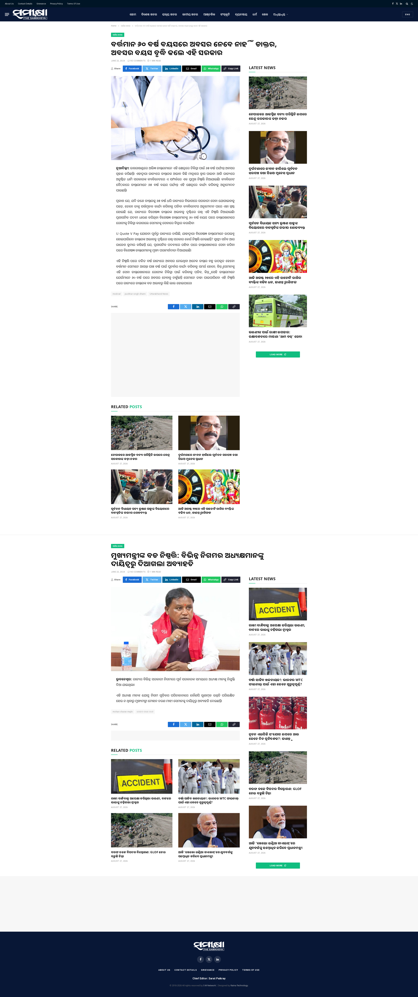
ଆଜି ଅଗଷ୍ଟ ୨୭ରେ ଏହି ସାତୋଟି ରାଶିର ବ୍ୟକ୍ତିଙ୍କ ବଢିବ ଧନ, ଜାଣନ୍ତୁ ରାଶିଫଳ (206, 511)
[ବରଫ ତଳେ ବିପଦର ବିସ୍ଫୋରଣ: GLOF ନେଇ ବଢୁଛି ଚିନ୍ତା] (141, 830)
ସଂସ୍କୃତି (225, 14)
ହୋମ (133, 14)
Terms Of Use (73, 3)
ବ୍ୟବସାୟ (241, 14)
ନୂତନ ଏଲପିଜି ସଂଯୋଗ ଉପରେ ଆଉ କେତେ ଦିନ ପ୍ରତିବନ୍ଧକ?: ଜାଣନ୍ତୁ (274, 736)
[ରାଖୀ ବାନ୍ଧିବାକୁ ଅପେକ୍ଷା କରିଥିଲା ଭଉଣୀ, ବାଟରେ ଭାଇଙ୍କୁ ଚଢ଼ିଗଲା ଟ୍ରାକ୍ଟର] (141, 776)
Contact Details (25, 3)
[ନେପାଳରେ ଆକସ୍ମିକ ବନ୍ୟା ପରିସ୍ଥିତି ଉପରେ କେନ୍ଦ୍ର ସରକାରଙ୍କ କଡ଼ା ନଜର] (141, 433)
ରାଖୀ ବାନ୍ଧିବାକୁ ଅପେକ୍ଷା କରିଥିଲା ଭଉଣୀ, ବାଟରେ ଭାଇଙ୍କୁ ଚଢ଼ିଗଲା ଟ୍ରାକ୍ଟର (141, 800)
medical (117, 294)
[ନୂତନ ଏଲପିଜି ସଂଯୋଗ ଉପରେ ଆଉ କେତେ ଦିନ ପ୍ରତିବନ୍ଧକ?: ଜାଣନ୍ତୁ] (278, 713)
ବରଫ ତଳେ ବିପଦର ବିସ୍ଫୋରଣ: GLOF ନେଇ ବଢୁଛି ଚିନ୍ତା (138, 854)
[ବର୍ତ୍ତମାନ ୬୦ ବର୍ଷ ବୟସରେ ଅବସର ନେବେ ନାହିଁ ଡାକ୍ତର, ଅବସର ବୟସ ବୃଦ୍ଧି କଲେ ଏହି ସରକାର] (175, 118)
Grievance (41, 3)
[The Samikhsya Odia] (30, 14)
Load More (276, 354)
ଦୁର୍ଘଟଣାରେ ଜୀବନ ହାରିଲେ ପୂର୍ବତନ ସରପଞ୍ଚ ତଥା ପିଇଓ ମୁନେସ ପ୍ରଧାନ (208, 457)
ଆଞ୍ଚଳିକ (209, 14)
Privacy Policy (56, 3)
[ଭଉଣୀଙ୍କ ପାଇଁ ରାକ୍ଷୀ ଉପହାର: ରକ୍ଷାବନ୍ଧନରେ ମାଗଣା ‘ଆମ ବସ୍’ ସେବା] (278, 311)
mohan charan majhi (123, 711)
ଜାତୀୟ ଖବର (190, 14)
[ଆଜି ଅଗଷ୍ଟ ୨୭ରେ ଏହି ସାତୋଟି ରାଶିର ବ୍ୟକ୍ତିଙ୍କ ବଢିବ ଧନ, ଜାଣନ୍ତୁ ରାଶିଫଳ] (209, 486)
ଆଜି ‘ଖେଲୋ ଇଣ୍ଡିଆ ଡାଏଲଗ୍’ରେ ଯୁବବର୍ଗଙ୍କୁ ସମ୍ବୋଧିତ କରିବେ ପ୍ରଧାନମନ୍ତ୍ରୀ (205, 854)
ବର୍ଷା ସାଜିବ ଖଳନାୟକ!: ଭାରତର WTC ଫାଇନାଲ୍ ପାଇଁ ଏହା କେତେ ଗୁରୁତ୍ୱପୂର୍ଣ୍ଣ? (208, 800)
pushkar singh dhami (135, 294)
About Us (9, 3)
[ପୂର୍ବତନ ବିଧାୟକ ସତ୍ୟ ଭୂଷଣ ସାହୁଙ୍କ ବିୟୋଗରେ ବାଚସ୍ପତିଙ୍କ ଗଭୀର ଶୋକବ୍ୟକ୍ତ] (141, 486)
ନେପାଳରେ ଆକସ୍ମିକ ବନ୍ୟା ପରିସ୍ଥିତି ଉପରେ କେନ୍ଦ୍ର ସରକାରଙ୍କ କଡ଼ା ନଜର (140, 457)
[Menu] (7, 14)
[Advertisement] (175, 355)
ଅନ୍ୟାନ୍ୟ (279, 14)
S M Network (209, 985)
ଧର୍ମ (255, 14)
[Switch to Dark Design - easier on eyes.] (411, 4)
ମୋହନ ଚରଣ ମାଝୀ (145, 711)
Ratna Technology (239, 985)
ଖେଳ (265, 14)
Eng (407, 14)
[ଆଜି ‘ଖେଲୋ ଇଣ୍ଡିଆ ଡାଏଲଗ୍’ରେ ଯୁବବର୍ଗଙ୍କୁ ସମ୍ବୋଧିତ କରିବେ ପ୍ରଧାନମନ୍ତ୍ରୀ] (209, 830)
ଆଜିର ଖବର (118, 35)
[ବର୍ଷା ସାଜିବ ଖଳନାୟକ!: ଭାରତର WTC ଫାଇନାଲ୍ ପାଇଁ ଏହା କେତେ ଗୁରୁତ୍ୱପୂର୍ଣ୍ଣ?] (209, 776)
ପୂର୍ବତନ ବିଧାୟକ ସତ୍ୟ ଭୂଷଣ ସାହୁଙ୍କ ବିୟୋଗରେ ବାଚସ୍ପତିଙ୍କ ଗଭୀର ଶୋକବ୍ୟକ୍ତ (140, 511)
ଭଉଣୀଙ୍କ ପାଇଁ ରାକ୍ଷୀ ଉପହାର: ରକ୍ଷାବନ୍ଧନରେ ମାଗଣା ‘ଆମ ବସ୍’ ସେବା (275, 334)
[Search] (407, 3)
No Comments (137, 61)
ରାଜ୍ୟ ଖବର (169, 14)
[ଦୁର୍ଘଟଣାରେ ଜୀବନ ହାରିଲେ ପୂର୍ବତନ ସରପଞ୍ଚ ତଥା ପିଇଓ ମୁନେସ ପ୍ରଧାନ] (209, 433)
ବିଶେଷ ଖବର (149, 14)
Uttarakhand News (159, 294)
